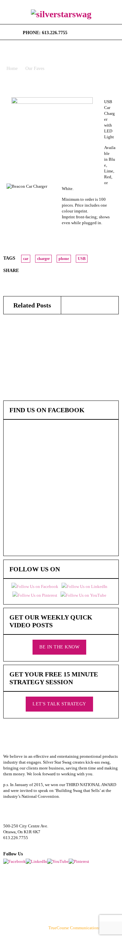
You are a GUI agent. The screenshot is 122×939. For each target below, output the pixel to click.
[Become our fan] (75, 31)
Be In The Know (59, 647)
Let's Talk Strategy (59, 703)
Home (12, 68)
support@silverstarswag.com (28, 843)
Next (115, 91)
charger (43, 258)
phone (64, 258)
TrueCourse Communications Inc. (78, 927)
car (25, 258)
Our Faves (34, 68)
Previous (106, 91)
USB (82, 258)
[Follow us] (83, 31)
